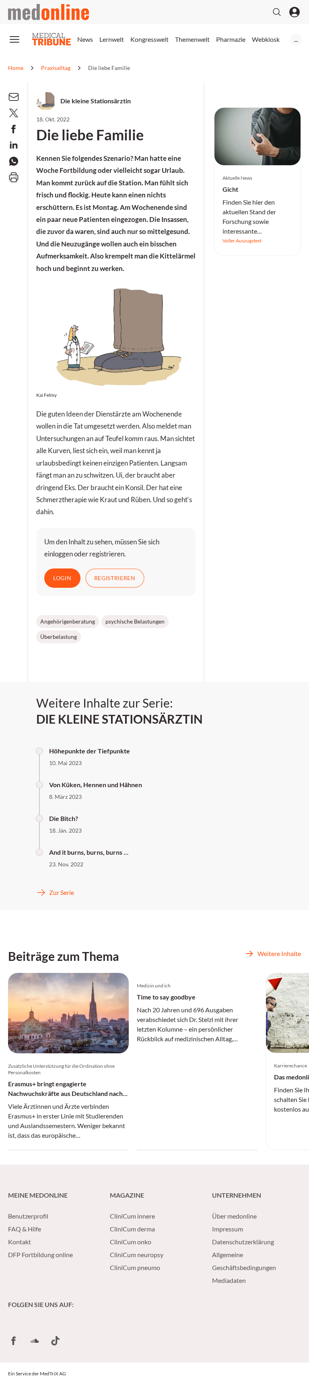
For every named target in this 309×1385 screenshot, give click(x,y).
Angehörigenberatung (67, 621)
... (296, 39)
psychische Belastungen (135, 621)
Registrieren (115, 578)
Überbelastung (58, 636)
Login (62, 578)
